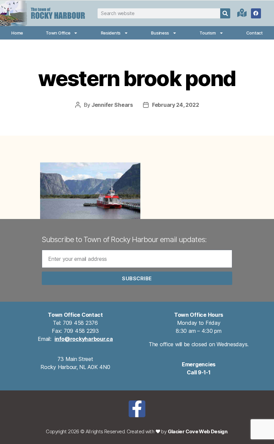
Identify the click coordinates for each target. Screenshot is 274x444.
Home (17, 32)
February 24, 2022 (175, 104)
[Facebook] (256, 13)
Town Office (58, 32)
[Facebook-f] (137, 408)
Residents (111, 32)
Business (160, 32)
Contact (254, 32)
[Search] (225, 13)
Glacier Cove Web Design (198, 431)
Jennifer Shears (112, 104)
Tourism (207, 32)
